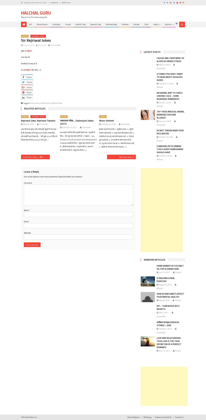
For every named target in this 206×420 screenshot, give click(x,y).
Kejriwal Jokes (38, 36)
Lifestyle (56, 24)
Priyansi (160, 140)
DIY (30, 24)
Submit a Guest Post (163, 417)
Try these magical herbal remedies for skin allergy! (170, 114)
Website (27, 232)
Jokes (155, 24)
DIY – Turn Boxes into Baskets (168, 307)
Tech (146, 24)
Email (26, 221)
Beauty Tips (96, 24)
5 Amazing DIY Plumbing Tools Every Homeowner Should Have (170, 149)
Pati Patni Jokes (125, 157)
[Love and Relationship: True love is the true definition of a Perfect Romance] (148, 341)
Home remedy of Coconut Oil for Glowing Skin (170, 267)
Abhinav (160, 87)
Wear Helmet (106, 120)
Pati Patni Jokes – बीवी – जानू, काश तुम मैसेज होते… (37, 157)
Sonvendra (42, 45)
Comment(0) (56, 45)
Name (27, 210)
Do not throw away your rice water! (170, 132)
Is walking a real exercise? (166, 280)
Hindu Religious (133, 417)
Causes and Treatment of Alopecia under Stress (170, 60)
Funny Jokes (35, 103)
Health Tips (81, 24)
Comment (28, 182)
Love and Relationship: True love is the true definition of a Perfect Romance (169, 342)
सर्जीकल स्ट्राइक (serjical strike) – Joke (168, 324)
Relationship (111, 24)
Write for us (66, 2)
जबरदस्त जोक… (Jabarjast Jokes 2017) (77, 122)
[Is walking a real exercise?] (148, 281)
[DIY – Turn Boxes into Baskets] (148, 311)
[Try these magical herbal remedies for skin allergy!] (148, 115)
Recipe (136, 24)
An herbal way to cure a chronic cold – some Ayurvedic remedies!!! (169, 96)
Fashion (125, 24)
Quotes (168, 24)
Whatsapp (147, 417)
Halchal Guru (36, 13)
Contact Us (54, 2)
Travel (68, 24)
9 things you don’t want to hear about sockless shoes (170, 77)
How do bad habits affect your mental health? (170, 295)
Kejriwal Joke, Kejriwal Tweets (38, 120)
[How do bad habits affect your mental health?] (148, 297)
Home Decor (42, 24)
